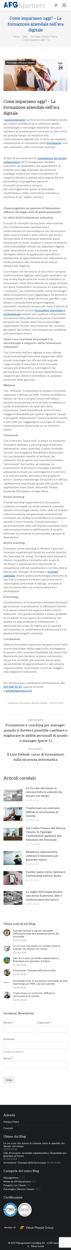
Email (8, 1058)
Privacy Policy (11, 1121)
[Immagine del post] (12, 794)
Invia (9, 1080)
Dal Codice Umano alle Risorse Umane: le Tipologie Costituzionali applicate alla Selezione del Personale (45, 834)
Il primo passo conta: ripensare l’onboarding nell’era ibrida (45, 874)
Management (11, 1177)
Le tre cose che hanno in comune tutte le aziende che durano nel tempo (44, 792)
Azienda (9, 1039)
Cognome (44, 1022)
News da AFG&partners (17, 1181)
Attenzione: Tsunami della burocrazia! (34, 970)
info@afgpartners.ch (19, 691)
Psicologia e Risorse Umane (20, 63)
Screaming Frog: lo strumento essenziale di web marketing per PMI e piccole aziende (40, 982)
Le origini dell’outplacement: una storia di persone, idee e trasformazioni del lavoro (44, 895)
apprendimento (15, 120)
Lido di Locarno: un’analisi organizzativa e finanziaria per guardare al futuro (36, 960)
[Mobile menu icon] (64, 5)
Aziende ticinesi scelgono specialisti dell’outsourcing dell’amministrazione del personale (36, 933)
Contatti (8, 1128)
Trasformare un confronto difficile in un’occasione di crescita (43, 812)
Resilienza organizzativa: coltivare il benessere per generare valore (42, 855)
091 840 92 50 (12, 687)
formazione (54, 143)
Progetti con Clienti (14, 1185)
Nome (8, 1022)
